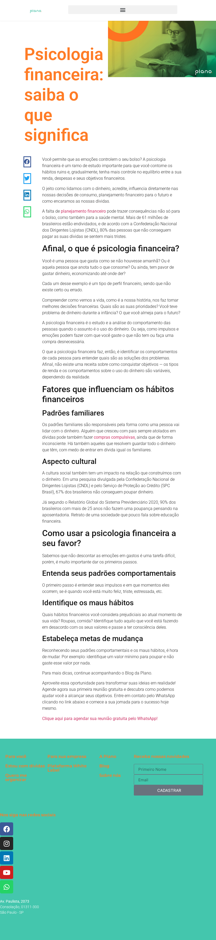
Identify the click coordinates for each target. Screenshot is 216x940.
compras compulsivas (114, 437)
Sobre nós (110, 775)
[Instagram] (6, 843)
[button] (122, 9)
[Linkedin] (6, 857)
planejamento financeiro (83, 211)
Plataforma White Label (67, 768)
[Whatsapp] (6, 886)
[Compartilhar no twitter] (27, 178)
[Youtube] (6, 872)
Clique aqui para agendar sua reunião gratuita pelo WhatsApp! (100, 718)
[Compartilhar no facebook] (27, 161)
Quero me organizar (16, 777)
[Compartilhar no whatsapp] (27, 211)
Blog (104, 765)
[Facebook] (6, 829)
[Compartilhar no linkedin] (27, 195)
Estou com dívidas (25, 765)
